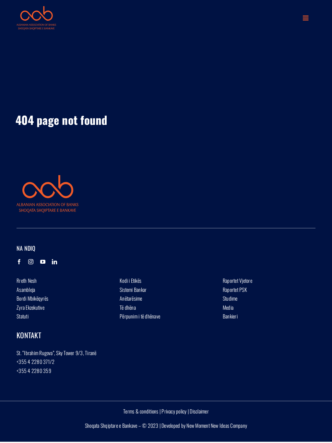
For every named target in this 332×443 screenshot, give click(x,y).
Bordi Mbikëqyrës (32, 298)
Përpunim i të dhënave (140, 316)
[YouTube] (42, 261)
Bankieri (230, 316)
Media (228, 307)
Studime (230, 298)
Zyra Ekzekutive (30, 307)
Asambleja (26, 289)
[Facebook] (19, 261)
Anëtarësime (131, 298)
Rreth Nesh (27, 280)
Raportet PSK (235, 289)
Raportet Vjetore (237, 280)
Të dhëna (128, 307)
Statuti (23, 316)
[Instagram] (30, 261)
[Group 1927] (36, 9)
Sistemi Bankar (133, 289)
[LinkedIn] (54, 261)
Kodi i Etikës (130, 280)
